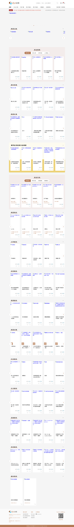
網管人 (46, 229)
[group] (37, 19)
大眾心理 (34, 53)
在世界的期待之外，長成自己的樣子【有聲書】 (37, 347)
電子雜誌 (28, 7)
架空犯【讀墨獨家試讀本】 (37, 162)
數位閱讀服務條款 (26, 515)
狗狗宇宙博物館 (26, 405)
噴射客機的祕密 (60, 375)
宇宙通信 (13, 258)
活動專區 (48, 7)
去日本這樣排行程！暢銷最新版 (60, 102)
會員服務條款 (25, 514)
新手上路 (33, 514)
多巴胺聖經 (25, 317)
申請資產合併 (55, 10)
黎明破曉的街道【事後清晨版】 (60, 162)
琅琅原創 (63, 7)
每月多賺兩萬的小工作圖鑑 (47, 71)
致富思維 (24, 71)
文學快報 (40, 53)
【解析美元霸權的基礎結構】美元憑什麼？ (37, 132)
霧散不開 (47, 258)
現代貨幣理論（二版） (58, 71)
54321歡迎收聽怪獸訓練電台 (59, 405)
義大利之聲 (13, 101)
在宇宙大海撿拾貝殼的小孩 (26, 102)
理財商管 (28, 53)
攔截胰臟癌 (47, 317)
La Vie (12, 229)
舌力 (23, 130)
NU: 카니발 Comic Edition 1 (48, 435)
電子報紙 (35, 7)
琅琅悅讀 (58, 7)
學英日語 (34, 180)
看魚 (46, 375)
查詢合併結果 (62, 10)
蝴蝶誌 (23, 375)
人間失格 (13, 346)
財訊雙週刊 (24, 198)
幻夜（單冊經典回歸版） (26, 162)
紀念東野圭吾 (49, 10)
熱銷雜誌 (28, 180)
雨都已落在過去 (60, 130)
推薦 (10, 7)
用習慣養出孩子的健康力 (37, 102)
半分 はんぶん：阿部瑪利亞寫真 (15, 464)
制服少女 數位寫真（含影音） (26, 464)
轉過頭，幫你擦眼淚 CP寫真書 (37, 464)
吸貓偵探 (24, 258)
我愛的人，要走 (60, 346)
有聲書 (42, 7)
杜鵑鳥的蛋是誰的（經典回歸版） (15, 162)
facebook (39, 514)
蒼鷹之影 (58, 258)
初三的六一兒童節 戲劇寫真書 (37, 405)
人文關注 (46, 53)
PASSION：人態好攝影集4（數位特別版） (60, 465)
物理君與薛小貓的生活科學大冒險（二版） (37, 377)
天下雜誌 (46, 198)
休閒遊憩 (40, 180)
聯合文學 (35, 229)
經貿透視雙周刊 (58, 198)
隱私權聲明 (25, 517)
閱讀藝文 (46, 180)
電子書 (22, 7)
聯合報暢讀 (27, 500)
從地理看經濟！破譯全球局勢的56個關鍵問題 (15, 132)
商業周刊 (13, 198)
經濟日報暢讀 (14, 500)
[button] (10, 38)
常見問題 (33, 515)
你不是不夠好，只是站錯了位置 (48, 288)
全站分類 (16, 7)
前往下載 (61, 519)
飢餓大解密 (36, 317)
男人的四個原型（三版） (15, 376)
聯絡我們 (33, 517)
